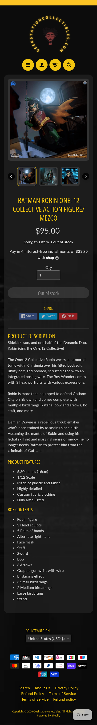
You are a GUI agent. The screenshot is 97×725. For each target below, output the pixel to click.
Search (24, 687)
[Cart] (55, 65)
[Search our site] (69, 65)
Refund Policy (32, 693)
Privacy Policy (66, 687)
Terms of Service (62, 693)
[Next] (85, 176)
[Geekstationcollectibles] (48, 32)
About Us (42, 687)
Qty (48, 267)
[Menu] (28, 65)
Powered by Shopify (48, 715)
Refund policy (64, 699)
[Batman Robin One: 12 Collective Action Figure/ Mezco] (26, 176)
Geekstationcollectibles (46, 711)
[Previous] (11, 176)
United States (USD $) (46, 638)
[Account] (42, 65)
